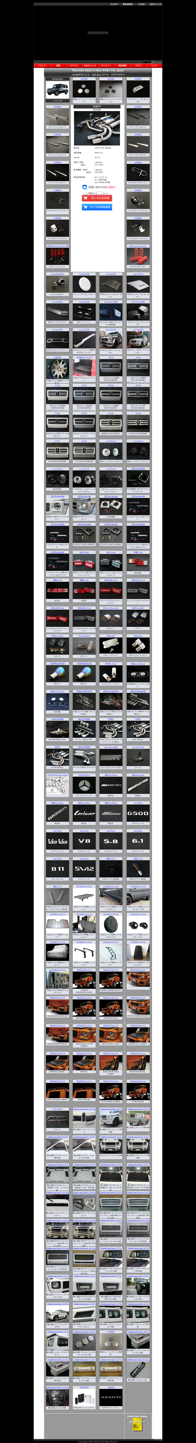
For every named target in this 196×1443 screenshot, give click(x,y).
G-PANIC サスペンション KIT (57, 246)
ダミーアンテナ (138, 747)
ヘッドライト (111, 441)
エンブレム (138, 803)
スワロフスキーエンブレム (57, 775)
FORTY (111, 719)
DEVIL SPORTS (58, 719)
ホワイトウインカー (111, 608)
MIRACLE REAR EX (84, 691)
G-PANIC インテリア (84, 357)
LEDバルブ (111, 636)
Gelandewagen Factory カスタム (84, 1109)
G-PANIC (84, 79)
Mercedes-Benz (57, 79)
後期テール (57, 580)
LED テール (84, 552)
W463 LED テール (111, 580)
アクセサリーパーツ (84, 886)
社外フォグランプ (57, 691)
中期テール (138, 552)
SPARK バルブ (111, 664)
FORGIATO (84, 1387)
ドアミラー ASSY (111, 302)
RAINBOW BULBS (57, 663)
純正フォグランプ (138, 664)
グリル (110, 357)
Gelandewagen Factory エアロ (111, 1109)
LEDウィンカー (138, 608)
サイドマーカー (84, 636)
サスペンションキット (138, 246)
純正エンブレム (111, 775)
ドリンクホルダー (57, 274)
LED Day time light (138, 469)
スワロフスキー (84, 775)
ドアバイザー (57, 1109)
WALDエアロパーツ (84, 970)
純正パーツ (111, 858)
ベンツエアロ (84, 274)
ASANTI (111, 1387)
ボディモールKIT (111, 747)
